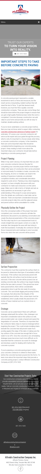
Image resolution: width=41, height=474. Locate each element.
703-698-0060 (17, 410)
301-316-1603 (17, 407)
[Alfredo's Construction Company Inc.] (20, 12)
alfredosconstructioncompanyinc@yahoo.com (15, 444)
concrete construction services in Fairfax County (18, 132)
